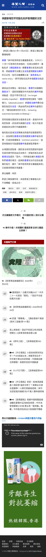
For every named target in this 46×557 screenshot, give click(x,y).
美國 (4, 60)
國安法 (36, 71)
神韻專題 (15, 546)
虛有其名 (35, 74)
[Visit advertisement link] (23, 489)
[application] (23, 435)
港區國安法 (15, 67)
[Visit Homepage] (23, 5)
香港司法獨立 (30, 192)
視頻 (39, 546)
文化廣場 (15, 544)
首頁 (3, 14)
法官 (26, 71)
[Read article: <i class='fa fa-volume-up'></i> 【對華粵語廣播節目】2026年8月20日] (23, 262)
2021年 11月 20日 (8, 22)
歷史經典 (26, 544)
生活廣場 (30, 541)
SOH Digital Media (35, 551)
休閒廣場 (5, 546)
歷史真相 (36, 544)
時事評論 (19, 541)
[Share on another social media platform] (39, 200)
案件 (41, 71)
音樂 (24, 546)
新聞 (10, 541)
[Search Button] (43, 5)
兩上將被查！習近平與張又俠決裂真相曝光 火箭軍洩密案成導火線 (26, 331)
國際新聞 (10, 14)
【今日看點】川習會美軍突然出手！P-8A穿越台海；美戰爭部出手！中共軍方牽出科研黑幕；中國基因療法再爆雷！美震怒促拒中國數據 (26, 357)
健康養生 (5, 544)
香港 (28, 67)
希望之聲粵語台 (12, 551)
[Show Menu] (3, 5)
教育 (31, 546)
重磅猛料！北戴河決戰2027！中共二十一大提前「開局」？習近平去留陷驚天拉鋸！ (26, 295)
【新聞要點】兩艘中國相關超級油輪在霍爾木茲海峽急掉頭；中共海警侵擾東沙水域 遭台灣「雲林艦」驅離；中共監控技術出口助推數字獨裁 (26, 404)
